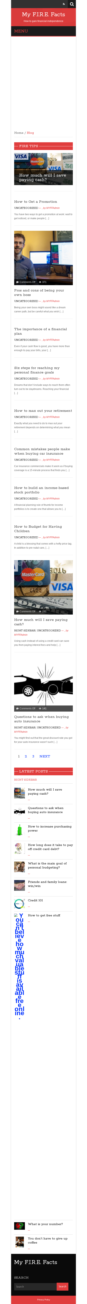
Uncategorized (26, 208)
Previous (12, 172)
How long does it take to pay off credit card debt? (50, 847)
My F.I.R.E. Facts (43, 14)
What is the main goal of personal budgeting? (47, 865)
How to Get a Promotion (35, 202)
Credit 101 (35, 900)
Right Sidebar (25, 630)
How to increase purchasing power (50, 828)
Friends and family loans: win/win (47, 884)
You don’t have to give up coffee (48, 1240)
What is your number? (45, 1224)
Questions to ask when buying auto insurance (46, 810)
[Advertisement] (43, 82)
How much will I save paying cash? (42, 177)
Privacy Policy (43, 1300)
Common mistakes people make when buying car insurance (42, 451)
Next (75, 172)
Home (18, 133)
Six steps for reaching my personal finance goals (37, 370)
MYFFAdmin (53, 208)
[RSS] (64, 4)
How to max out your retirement (43, 411)
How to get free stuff (44, 915)
